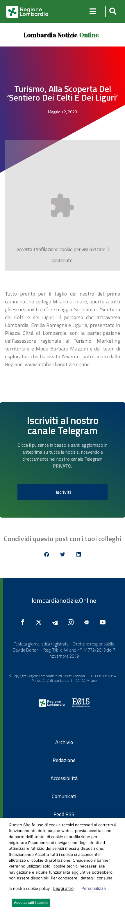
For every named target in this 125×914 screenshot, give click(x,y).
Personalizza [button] (93, 888)
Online (89, 35)
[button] (112, 11)
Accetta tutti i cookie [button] (31, 902)
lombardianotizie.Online (64, 600)
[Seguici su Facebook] (24, 622)
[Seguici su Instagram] (72, 622)
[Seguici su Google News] (88, 622)
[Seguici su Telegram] (56, 622)
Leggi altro (63, 888)
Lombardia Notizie (51, 35)
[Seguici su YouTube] (104, 622)
